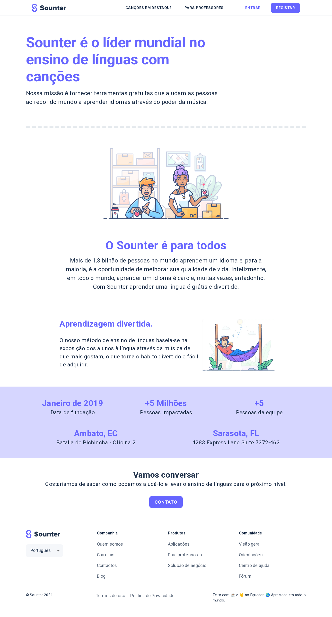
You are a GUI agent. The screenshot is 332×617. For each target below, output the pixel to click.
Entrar (253, 8)
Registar (285, 8)
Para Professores (204, 8)
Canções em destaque (148, 8)
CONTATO (166, 502)
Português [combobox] (40, 550)
